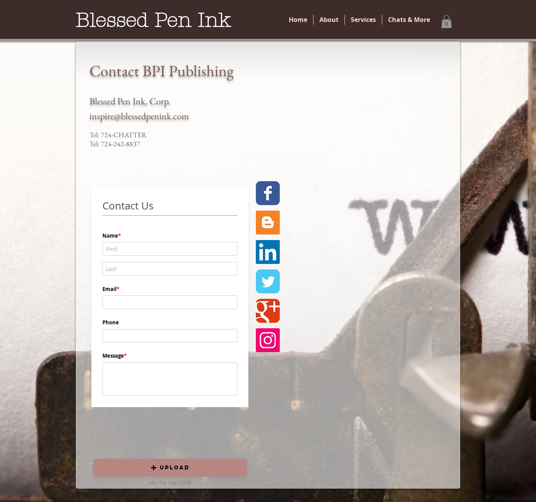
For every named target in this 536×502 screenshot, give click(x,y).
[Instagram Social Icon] (268, 340)
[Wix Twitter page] (268, 281)
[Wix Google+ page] (268, 311)
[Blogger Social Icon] (268, 223)
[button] (446, 21)
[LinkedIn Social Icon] (268, 252)
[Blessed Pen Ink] (268, 193)
